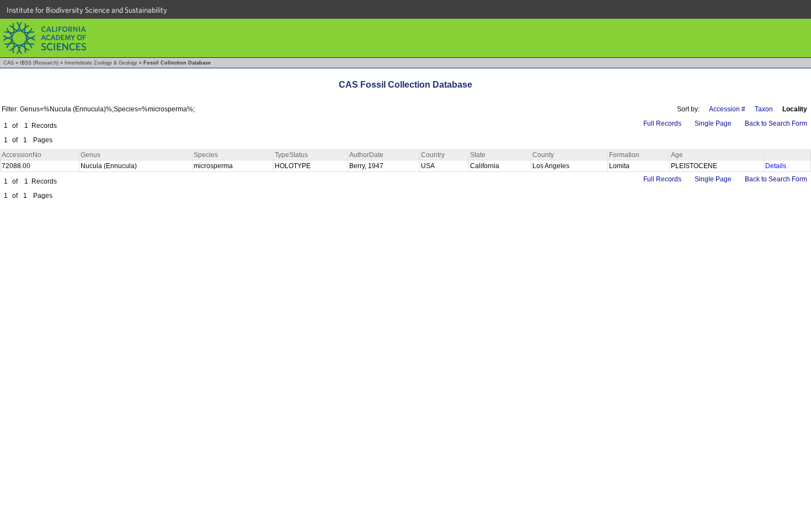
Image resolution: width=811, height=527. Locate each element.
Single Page (713, 123)
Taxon (764, 109)
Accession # (727, 109)
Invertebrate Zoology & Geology (101, 63)
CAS (8, 63)
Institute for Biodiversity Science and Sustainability (87, 10)
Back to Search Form (776, 123)
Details (775, 166)
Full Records (662, 123)
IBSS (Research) (39, 63)
